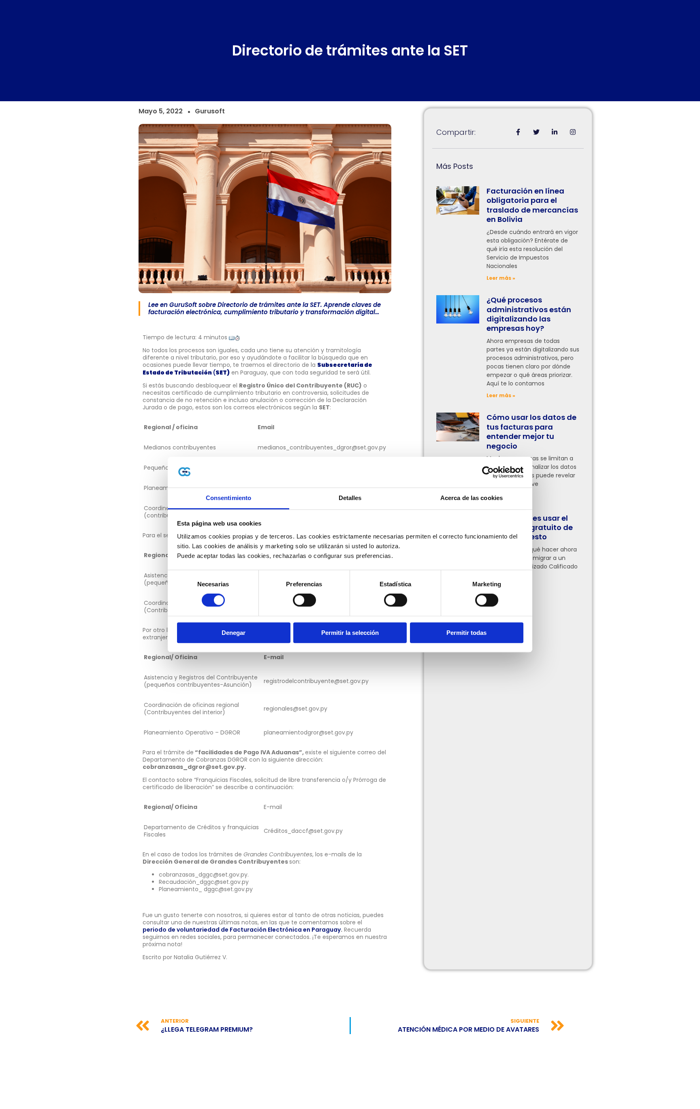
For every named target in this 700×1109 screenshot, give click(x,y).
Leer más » (501, 278)
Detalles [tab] (350, 498)
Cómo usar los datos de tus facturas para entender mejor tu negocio (531, 431)
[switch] (304, 600)
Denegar (233, 632)
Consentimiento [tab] (228, 498)
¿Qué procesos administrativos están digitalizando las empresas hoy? (529, 314)
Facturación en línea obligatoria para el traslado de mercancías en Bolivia (532, 205)
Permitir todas (466, 632)
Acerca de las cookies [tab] (471, 498)
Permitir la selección (350, 632)
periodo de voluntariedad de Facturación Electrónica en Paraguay (242, 930)
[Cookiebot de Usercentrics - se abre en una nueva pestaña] (487, 472)
